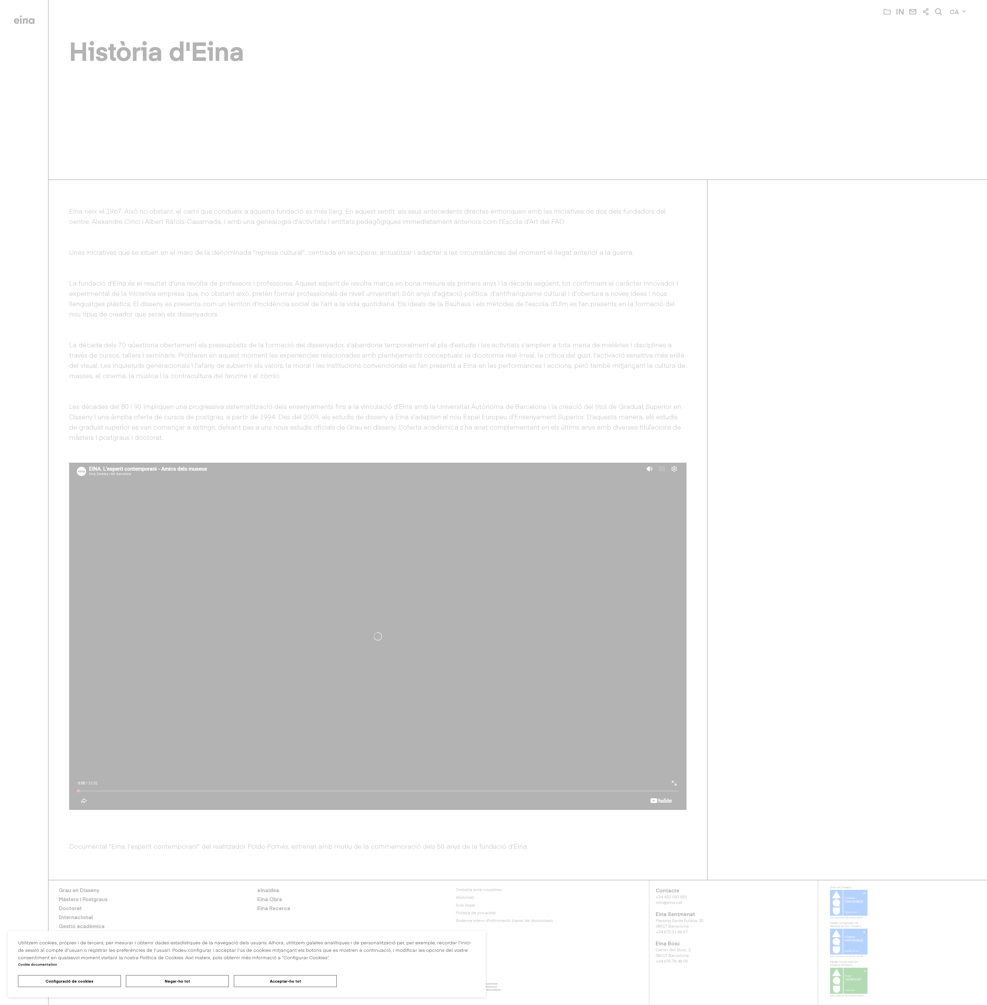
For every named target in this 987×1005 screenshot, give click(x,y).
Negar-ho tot (177, 981)
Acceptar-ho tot (285, 981)
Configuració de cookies (69, 981)
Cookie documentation (37, 964)
